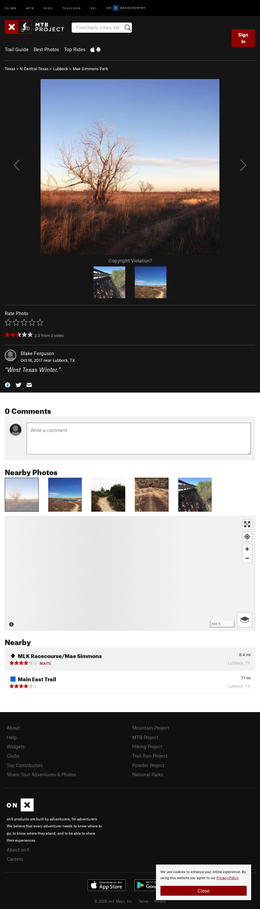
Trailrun (71, 8)
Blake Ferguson (37, 353)
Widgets (16, 746)
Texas (10, 68)
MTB (30, 8)
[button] (7, 384)
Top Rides (74, 49)
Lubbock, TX (64, 360)
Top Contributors (25, 765)
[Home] (37, 27)
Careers (15, 859)
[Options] (244, 620)
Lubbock (60, 68)
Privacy (160, 901)
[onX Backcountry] (126, 8)
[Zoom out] (247, 558)
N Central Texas (34, 68)
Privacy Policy (227, 878)
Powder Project (148, 765)
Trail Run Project (149, 755)
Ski (93, 8)
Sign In (243, 38)
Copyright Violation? (130, 260)
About (13, 728)
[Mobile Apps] (95, 49)
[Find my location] (247, 536)
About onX (18, 849)
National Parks (147, 774)
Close (204, 890)
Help (12, 737)
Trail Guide (17, 49)
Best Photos (46, 49)
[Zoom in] (247, 549)
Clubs (13, 755)
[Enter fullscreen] (247, 524)
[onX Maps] (20, 809)
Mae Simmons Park (90, 68)
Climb (11, 8)
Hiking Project (147, 746)
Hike (48, 8)
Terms (143, 901)
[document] (203, 882)
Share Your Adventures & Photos (41, 774)
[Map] (130, 573)
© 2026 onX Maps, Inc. (113, 901)
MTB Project (145, 737)
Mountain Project (150, 728)
